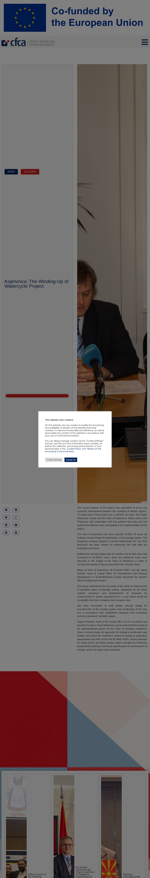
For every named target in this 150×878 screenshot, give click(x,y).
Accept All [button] (70, 460)
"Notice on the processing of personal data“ (73, 450)
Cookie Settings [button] (54, 460)
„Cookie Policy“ (74, 448)
